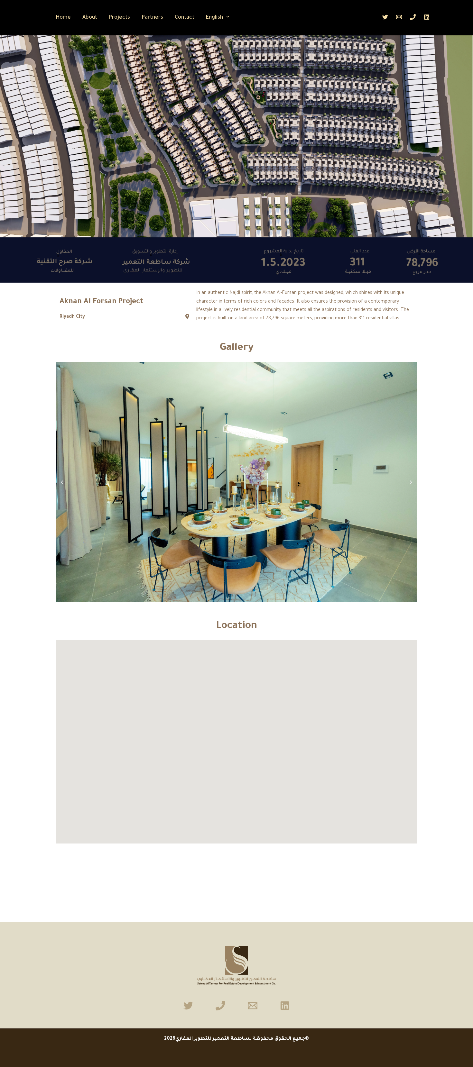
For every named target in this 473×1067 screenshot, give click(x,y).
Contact (184, 18)
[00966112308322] (220, 1006)
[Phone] (413, 17)
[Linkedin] (427, 17)
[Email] (399, 17)
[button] (62, 482)
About (89, 18)
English (214, 18)
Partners (152, 18)
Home (63, 18)
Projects (119, 18)
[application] (226, 17)
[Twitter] (385, 17)
